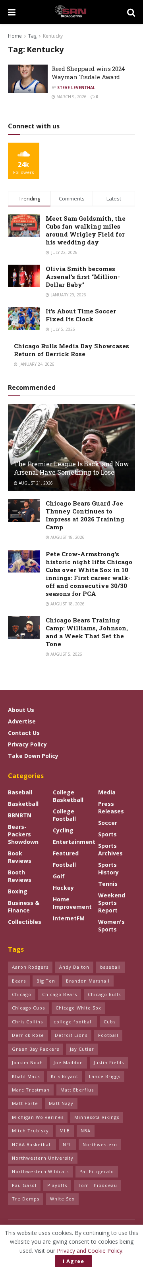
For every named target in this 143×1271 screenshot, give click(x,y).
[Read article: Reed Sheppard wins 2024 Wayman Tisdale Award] (28, 79)
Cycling (63, 830)
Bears (19, 981)
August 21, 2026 (35, 483)
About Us (21, 710)
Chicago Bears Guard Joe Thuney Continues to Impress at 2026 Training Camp (85, 515)
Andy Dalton (74, 967)
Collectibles (24, 922)
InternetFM (69, 918)
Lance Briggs (104, 1076)
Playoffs (57, 1185)
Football (64, 864)
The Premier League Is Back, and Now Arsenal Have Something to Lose (71, 468)
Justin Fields (109, 1062)
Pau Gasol (24, 1185)
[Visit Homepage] (71, 12)
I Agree (73, 1261)
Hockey (63, 887)
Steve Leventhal (76, 87)
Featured (66, 853)
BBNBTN (19, 815)
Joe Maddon (68, 1062)
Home (15, 35)
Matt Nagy (61, 1103)
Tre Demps (25, 1199)
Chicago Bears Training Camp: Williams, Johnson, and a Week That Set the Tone (87, 632)
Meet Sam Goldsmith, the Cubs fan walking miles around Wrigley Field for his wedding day (86, 230)
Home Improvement (72, 902)
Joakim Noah (27, 1062)
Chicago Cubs (28, 1008)
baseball (110, 967)
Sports (107, 834)
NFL (67, 1144)
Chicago (21, 994)
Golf (59, 876)
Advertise (22, 721)
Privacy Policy (27, 744)
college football (73, 1022)
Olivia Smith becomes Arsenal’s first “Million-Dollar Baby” (83, 276)
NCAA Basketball (32, 1144)
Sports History (108, 868)
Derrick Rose (28, 1035)
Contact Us (24, 733)
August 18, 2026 (67, 537)
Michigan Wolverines (38, 1117)
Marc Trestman (31, 1090)
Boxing (17, 891)
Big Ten (46, 981)
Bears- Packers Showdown (23, 834)
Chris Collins (27, 1022)
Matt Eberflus (77, 1090)
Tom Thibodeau (97, 1185)
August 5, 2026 (65, 654)
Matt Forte (25, 1103)
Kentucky (53, 35)
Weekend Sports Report (111, 902)
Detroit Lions (71, 1035)
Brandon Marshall (88, 981)
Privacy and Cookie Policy (89, 1250)
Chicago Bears (59, 994)
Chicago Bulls (104, 994)
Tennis (108, 883)
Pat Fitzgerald (96, 1171)
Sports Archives (110, 849)
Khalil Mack (26, 1076)
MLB (65, 1131)
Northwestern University (42, 1158)
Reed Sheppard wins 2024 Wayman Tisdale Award (88, 73)
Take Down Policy (33, 756)
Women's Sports (111, 925)
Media (107, 792)
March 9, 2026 (71, 96)
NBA (86, 1131)
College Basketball (68, 795)
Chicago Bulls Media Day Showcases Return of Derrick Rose (71, 350)
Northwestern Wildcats (40, 1171)
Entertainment (74, 841)
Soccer (107, 822)
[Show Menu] (11, 12)
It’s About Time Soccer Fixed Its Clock (81, 315)
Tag (32, 35)
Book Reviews (19, 857)
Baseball (20, 792)
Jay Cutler (82, 1049)
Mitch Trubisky (30, 1131)
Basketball (23, 803)
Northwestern (100, 1144)
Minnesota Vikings (96, 1117)
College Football (64, 815)
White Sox (62, 1199)
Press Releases (111, 807)
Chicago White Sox (78, 1008)
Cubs (110, 1022)
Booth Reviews (19, 876)
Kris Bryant (64, 1076)
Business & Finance (23, 906)
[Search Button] (131, 12)
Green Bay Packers (35, 1049)
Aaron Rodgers (30, 967)
